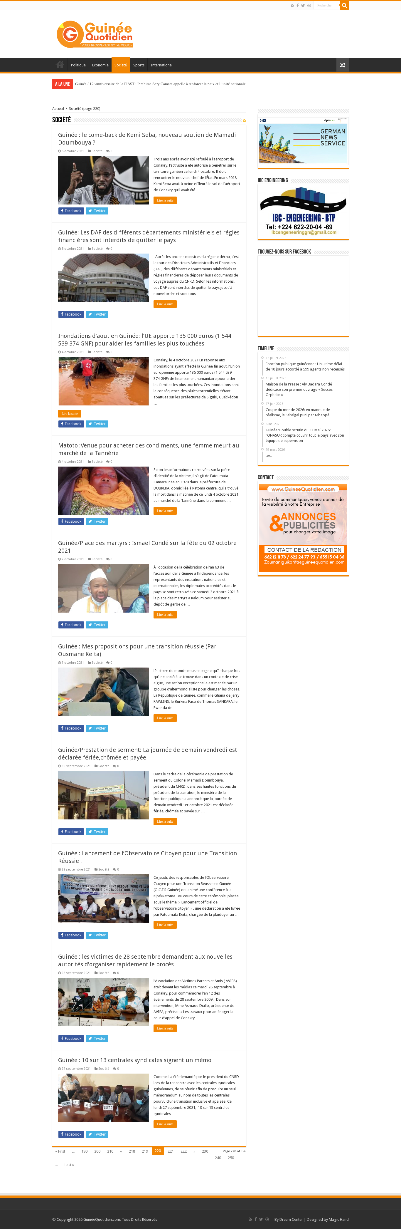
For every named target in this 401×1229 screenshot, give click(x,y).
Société (120, 65)
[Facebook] (297, 5)
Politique (78, 65)
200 (97, 1151)
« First (60, 1151)
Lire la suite (165, 200)
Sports (138, 65)
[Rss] (292, 5)
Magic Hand (339, 1219)
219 (145, 1151)
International (162, 65)
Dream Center (291, 1219)
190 (84, 1151)
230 (205, 1151)
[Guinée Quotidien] (95, 33)
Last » (69, 1165)
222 (184, 1151)
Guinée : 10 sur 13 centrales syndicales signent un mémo (134, 1060)
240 (218, 1158)
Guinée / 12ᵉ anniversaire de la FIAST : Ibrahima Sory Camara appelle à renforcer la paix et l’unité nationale (160, 84)
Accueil (60, 64)
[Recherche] (344, 5)
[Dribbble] (309, 5)
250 (231, 1158)
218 (132, 1151)
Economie (100, 65)
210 (110, 1151)
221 (171, 1151)
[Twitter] (303, 5)
